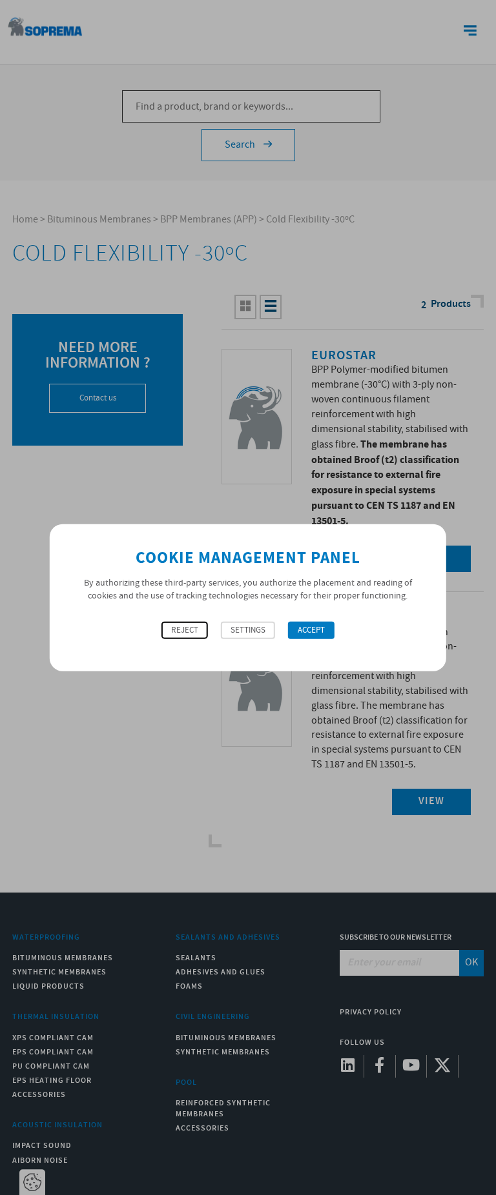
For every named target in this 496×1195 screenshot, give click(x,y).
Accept (311, 630)
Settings (248, 630)
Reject (184, 630)
